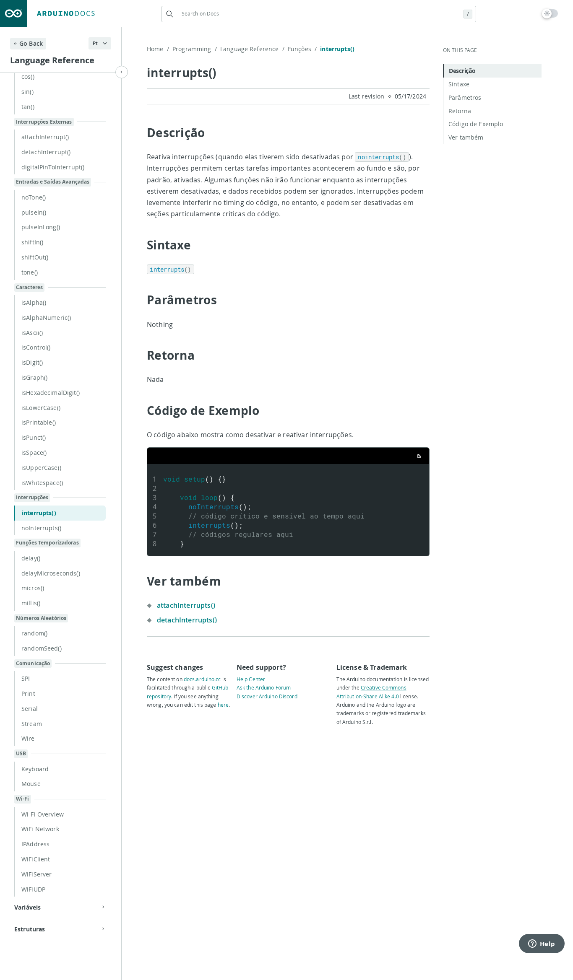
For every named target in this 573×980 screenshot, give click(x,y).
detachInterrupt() (45, 152)
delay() (30, 558)
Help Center (251, 679)
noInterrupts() (41, 528)
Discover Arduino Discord (267, 696)
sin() (27, 92)
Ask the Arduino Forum (264, 687)
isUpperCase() (41, 468)
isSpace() (34, 452)
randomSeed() (41, 648)
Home (158, 49)
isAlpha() (33, 302)
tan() (27, 107)
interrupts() (39, 513)
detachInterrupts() (187, 620)
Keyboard (35, 769)
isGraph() (34, 377)
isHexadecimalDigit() (50, 393)
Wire (28, 738)
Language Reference (252, 49)
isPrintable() (38, 422)
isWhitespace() (42, 483)
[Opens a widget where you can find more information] (541, 944)
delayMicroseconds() (50, 573)
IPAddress (35, 844)
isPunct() (33, 437)
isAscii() (32, 333)
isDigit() (32, 362)
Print (28, 693)
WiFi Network (40, 829)
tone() (29, 272)
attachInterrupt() (45, 137)
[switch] (550, 13)
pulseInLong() (40, 227)
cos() (27, 76)
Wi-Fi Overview (42, 814)
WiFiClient (35, 859)
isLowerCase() (40, 408)
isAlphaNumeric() (46, 317)
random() (34, 633)
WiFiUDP (33, 889)
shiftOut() (34, 257)
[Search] (169, 14)
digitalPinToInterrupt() (52, 167)
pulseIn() (33, 212)
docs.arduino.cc (202, 679)
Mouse (31, 784)
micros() (32, 588)
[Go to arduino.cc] (13, 13)
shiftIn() (32, 242)
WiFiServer (36, 874)
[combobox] (318, 13)
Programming (194, 49)
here (223, 704)
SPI (25, 678)
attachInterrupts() (186, 605)
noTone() (33, 197)
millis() (30, 603)
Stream (31, 724)
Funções (302, 49)
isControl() (36, 347)
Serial (29, 709)
